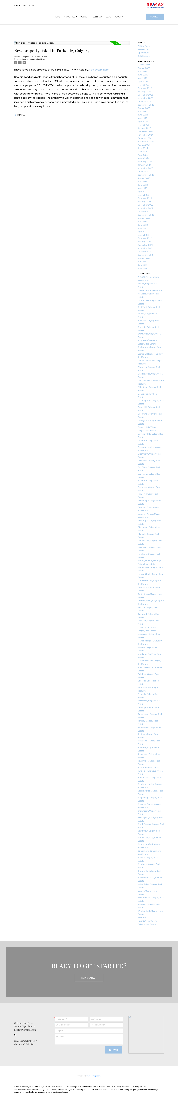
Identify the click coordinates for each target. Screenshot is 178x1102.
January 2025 (144, 128)
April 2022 (143, 231)
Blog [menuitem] (108, 16)
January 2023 (144, 201)
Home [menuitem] (57, 16)
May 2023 (142, 188)
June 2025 (143, 114)
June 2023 (143, 185)
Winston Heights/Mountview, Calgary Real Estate (147, 921)
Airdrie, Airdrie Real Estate (150, 290)
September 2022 (146, 215)
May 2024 (143, 151)
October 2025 (145, 101)
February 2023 (145, 198)
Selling (97, 16)
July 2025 (142, 111)
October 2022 (144, 211)
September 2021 (145, 255)
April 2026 (143, 81)
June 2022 (143, 225)
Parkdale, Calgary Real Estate (34, 59)
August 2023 (144, 178)
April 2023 (143, 191)
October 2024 (145, 138)
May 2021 (142, 268)
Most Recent (144, 64)
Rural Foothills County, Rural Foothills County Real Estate (150, 770)
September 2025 (146, 104)
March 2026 (143, 84)
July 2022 (142, 221)
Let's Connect (89, 977)
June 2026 (143, 74)
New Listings (143, 49)
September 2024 (146, 141)
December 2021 (145, 245)
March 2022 (143, 235)
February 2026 (145, 88)
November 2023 (145, 168)
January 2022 (144, 241)
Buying (84, 16)
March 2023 (143, 195)
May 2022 (142, 228)
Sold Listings (144, 56)
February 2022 (145, 238)
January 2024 (144, 164)
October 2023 (144, 171)
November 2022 (145, 208)
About (118, 16)
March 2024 (143, 158)
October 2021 (144, 251)
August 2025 (144, 108)
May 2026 (142, 78)
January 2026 (144, 91)
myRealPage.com (94, 1076)
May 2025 (142, 118)
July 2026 (142, 71)
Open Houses (144, 52)
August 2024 (144, 145)
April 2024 (143, 155)
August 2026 (144, 68)
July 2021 (142, 261)
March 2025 (143, 124)
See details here (99, 69)
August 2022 (144, 218)
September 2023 (146, 174)
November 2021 (145, 248)
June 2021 (142, 265)
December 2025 (145, 94)
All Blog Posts (144, 46)
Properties (69, 16)
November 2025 (145, 98)
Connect (155, 16)
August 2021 (144, 258)
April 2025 (143, 121)
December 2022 (145, 204)
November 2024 (145, 134)
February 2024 (145, 161)
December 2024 (145, 131)
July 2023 (142, 181)
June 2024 (143, 148)
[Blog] (16, 1035)
